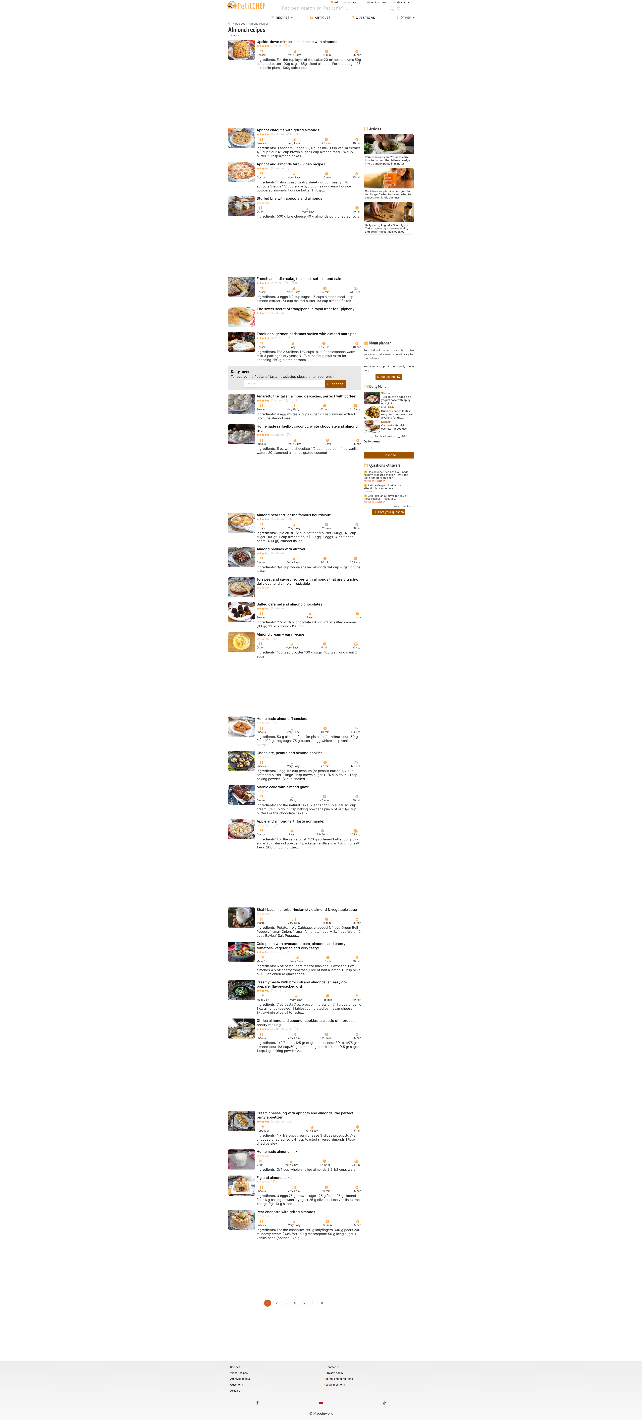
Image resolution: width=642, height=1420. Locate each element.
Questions (365, 17)
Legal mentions (335, 1384)
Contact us (332, 1367)
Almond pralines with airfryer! (281, 549)
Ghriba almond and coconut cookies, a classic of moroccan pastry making (307, 1023)
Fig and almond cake (274, 1178)
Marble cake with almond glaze (283, 787)
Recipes (282, 17)
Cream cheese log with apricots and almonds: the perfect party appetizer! (305, 1115)
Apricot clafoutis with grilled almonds (288, 130)
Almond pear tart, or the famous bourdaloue (294, 515)
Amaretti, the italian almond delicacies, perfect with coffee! (306, 396)
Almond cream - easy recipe (280, 634)
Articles (322, 17)
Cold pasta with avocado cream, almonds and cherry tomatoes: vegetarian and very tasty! (301, 946)
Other (405, 17)
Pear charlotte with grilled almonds (286, 1212)
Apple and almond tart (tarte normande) (291, 821)
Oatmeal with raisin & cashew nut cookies (394, 427)
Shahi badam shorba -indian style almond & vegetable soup (307, 909)
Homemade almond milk (277, 1151)
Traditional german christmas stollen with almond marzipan (307, 334)
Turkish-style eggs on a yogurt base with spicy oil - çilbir (396, 400)
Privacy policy (334, 1373)
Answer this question (374, 481)
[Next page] (312, 1303)
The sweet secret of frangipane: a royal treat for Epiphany (305, 309)
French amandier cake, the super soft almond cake (299, 279)
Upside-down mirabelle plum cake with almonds (297, 42)
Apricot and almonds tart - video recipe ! (291, 164)
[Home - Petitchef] (230, 23)
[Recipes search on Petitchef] (391, 8)
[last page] (322, 1303)
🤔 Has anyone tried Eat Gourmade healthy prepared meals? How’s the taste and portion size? (386, 475)
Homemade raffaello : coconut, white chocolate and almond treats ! (307, 428)
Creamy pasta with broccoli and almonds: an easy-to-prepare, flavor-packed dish (302, 984)
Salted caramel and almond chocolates (289, 604)
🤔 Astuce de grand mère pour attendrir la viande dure (383, 487)
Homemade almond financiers (282, 719)
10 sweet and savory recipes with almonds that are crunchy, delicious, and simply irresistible (307, 581)
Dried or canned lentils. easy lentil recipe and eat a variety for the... (397, 414)
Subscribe (335, 384)
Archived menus (384, 436)
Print (404, 436)
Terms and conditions (339, 1378)
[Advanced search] (398, 9)
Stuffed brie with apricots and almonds (289, 198)
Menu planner (387, 376)
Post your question (390, 512)
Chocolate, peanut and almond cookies (290, 753)
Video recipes (239, 1373)
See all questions (402, 506)
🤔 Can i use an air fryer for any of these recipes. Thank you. (386, 497)
